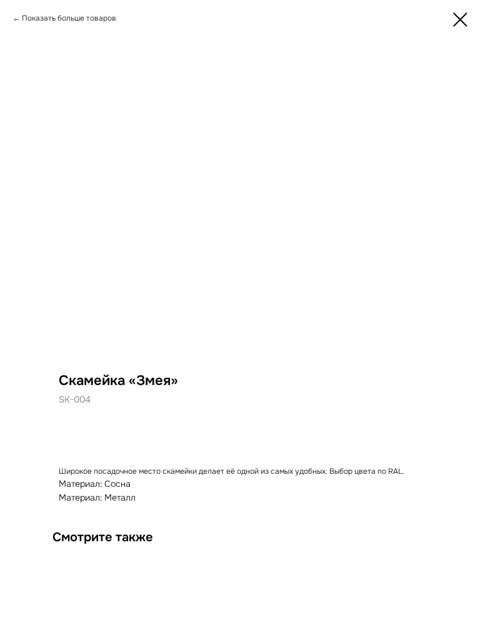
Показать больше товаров (69, 18)
